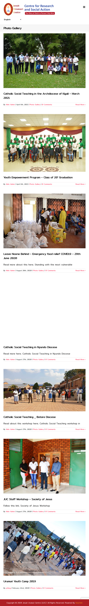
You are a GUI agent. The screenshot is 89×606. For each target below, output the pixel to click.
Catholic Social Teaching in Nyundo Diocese (30, 347)
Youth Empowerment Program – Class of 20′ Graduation (38, 177)
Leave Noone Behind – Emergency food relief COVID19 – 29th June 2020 (41, 256)
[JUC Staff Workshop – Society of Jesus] (44, 466)
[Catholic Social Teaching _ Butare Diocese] (44, 390)
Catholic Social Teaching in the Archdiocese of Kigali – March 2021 (41, 95)
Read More (80, 104)
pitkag (8, 588)
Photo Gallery (35, 104)
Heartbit (79, 602)
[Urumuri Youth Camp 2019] (44, 548)
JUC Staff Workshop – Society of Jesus (27, 499)
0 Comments (47, 104)
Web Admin (10, 104)
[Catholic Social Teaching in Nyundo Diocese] (44, 311)
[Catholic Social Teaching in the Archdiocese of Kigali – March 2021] (44, 60)
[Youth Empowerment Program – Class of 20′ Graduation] (44, 143)
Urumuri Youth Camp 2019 (19, 581)
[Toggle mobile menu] (84, 7)
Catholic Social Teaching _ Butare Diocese (29, 417)
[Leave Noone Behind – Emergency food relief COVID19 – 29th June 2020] (44, 221)
